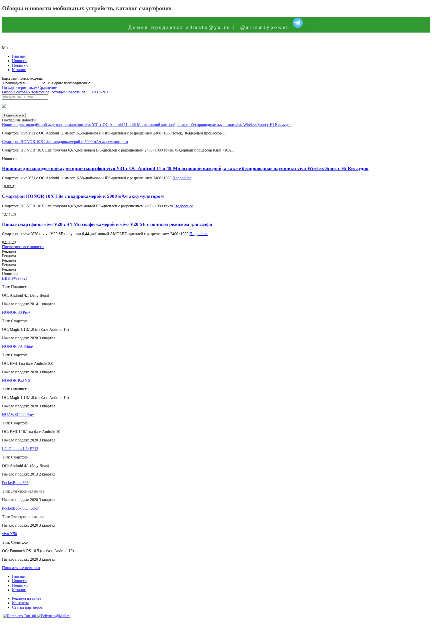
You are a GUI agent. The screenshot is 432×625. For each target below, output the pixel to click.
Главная (19, 56)
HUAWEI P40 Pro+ (18, 414)
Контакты (20, 603)
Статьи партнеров (27, 607)
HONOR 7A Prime (17, 346)
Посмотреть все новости (23, 247)
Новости (19, 61)
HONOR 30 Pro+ (16, 312)
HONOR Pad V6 (16, 380)
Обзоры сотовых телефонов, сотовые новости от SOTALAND (55, 92)
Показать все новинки (21, 568)
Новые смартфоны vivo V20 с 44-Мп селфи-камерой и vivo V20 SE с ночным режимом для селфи (107, 224)
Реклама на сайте (26, 598)
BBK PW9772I (14, 278)
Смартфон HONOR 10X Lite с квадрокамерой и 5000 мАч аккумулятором (65, 141)
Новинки (20, 65)
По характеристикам (19, 87)
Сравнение (47, 87)
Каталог (19, 70)
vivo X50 (9, 534)
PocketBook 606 (15, 483)
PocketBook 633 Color (20, 508)
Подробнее (181, 178)
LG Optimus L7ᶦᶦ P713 (20, 448)
